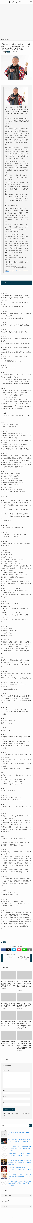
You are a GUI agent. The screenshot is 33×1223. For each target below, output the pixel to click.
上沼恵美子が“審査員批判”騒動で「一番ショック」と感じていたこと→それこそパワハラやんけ (19, 1169)
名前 (4, 1090)
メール (4, 1096)
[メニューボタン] (2, 2)
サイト (4, 1102)
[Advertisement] (16, 21)
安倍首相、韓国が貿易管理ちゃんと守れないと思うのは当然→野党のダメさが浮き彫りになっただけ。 (19, 1183)
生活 (9, 51)
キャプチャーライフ (16, 2)
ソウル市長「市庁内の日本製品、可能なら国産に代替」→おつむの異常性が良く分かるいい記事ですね (19, 1162)
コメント (6, 1070)
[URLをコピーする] (29, 949)
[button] (3, 949)
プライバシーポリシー (16, 1218)
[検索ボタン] (31, 2)
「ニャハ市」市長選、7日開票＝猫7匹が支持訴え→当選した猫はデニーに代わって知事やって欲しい (19, 1148)
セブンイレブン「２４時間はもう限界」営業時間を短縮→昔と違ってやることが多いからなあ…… (19, 1176)
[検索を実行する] (30, 1125)
